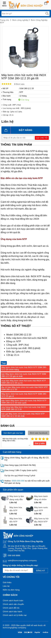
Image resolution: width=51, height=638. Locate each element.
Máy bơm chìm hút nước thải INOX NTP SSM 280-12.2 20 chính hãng (24, 368)
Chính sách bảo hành (12, 611)
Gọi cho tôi (42, 138)
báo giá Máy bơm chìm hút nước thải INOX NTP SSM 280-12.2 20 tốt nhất (22, 415)
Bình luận (19, 84)
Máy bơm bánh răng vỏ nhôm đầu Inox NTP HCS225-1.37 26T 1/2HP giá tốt (42, 498)
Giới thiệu (7, 582)
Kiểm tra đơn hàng (11, 590)
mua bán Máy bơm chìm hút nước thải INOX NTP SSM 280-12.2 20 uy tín (23, 381)
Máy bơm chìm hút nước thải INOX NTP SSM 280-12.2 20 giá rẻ (24, 395)
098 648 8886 (14, 555)
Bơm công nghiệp (20, 20)
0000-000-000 (18, 481)
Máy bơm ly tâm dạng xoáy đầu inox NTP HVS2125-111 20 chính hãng (17, 498)
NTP (21, 92)
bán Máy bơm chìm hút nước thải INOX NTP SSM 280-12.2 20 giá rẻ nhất (23, 375)
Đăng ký (40, 570)
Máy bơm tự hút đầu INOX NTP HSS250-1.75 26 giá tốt (41, 520)
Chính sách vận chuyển (13, 604)
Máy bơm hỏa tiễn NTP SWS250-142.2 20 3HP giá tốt (16, 520)
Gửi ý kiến (40, 443)
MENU (4, 6)
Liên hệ (6, 586)
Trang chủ (4, 20)
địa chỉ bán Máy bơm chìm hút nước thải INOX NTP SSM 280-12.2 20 (24, 388)
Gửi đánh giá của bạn (13, 433)
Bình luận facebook (38, 433)
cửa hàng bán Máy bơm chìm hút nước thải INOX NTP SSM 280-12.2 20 (23, 408)
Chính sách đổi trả (11, 608)
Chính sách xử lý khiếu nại (14, 615)
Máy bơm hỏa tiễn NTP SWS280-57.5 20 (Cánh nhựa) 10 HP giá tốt (17, 509)
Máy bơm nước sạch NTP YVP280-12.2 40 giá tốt (41, 509)
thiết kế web (31, 625)
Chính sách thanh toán (13, 600)
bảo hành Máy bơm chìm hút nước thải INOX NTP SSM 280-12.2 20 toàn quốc (23, 401)
